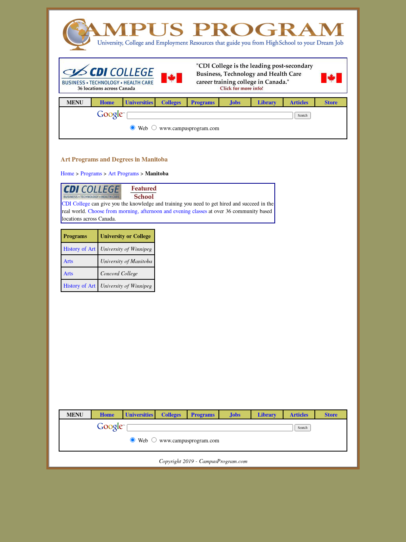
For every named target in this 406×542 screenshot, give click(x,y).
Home (67, 173)
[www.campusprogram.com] (203, 50)
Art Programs (123, 173)
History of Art (79, 248)
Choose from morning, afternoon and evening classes (147, 211)
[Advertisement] (313, 273)
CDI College (76, 203)
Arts (68, 261)
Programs (91, 173)
